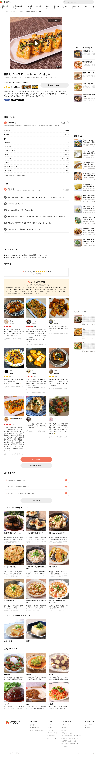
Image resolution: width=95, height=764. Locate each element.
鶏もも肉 (7, 674)
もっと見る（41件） (36, 465)
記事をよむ (56, 7)
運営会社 (64, 727)
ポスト (14, 99)
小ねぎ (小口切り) (10, 166)
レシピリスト (51, 727)
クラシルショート (76, 7)
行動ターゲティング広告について (71, 738)
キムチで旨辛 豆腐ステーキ (34, 533)
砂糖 (6, 154)
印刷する (21, 99)
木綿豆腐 (7, 130)
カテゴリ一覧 (51, 735)
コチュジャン (10, 150)
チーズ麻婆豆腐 (9, 600)
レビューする (36, 459)
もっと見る (36, 500)
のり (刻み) (8, 170)
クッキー (52, 674)
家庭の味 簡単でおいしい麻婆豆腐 (36, 601)
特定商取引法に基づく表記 (69, 741)
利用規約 (64, 730)
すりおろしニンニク (12, 158)
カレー (28, 704)
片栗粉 (6, 134)
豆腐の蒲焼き (53, 567)
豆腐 (28, 641)
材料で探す (33, 725)
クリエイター (86, 7)
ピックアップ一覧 (52, 733)
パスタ (51, 704)
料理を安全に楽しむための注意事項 (15, 175)
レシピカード (65, 7)
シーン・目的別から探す (36, 730)
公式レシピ (48, 7)
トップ (49, 725)
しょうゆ (8, 146)
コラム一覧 (50, 730)
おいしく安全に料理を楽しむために (71, 735)
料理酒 (7, 143)
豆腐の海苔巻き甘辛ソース (12, 533)
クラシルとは (65, 725)
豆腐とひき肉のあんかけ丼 (57, 533)
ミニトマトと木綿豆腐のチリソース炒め (58, 601)
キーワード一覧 (51, 738)
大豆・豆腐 (8, 641)
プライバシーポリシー (68, 733)
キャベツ (29, 674)
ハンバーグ (8, 704)
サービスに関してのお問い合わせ (71, 743)
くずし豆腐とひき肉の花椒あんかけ (36, 567)
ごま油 (6, 162)
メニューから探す (34, 727)
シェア (7, 99)
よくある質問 (65, 746)
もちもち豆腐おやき (10, 567)
